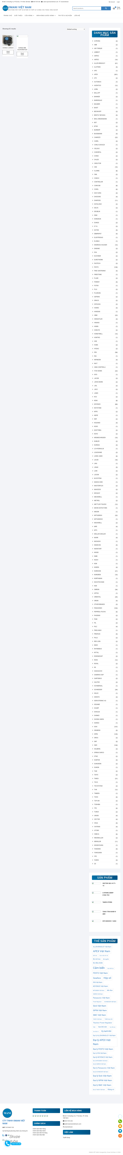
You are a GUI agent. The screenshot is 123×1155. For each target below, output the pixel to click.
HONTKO (97, 337)
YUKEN (96, 860)
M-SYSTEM (97, 478)
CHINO (96, 156)
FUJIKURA (97, 293)
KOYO (96, 434)
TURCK (96, 812)
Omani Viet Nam (111, 1152)
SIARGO (96, 723)
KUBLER (96, 441)
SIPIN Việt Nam (100, 1010)
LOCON (96, 475)
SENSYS (97, 697)
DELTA (96, 208)
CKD (95, 167)
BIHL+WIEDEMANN (100, 119)
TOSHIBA (97, 804)
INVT (95, 363)
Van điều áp (112, 1027)
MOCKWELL (98, 523)
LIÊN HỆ (77, 15)
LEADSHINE (98, 452)
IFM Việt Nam (97, 982)
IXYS (95, 374)
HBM (95, 315)
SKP (95, 741)
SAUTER (97, 682)
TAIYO (96, 775)
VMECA (96, 834)
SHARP (96, 708)
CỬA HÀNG (28, 15)
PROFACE (97, 634)
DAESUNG (97, 197)
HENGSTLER (98, 319)
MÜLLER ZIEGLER (100, 534)
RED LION (97, 641)
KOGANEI (97, 423)
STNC (96, 756)
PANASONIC (98, 608)
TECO (96, 782)
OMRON (96, 589)
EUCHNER (97, 256)
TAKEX (96, 778)
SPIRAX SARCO (99, 752)
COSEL (96, 189)
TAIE (95, 771)
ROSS (96, 660)
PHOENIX (97, 615)
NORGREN (97, 575)
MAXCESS (97, 489)
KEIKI (96, 400)
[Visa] (38, 1117)
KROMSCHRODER (100, 437)
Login (118, 2)
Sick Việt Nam (99, 1006)
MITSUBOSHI (98, 519)
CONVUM (97, 185)
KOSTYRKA (97, 430)
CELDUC (97, 148)
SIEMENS (97, 730)
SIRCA (96, 738)
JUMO (96, 393)
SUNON (96, 767)
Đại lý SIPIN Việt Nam (102, 1080)
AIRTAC (96, 56)
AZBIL (96, 89)
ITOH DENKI (98, 371)
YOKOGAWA (98, 853)
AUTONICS (97, 82)
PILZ (95, 626)
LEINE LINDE (98, 456)
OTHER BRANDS (99, 604)
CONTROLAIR (98, 182)
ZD (95, 864)
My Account (112, 2)
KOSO (96, 426)
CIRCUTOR (97, 163)
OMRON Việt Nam (98, 994)
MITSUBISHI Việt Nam (98, 990)
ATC (95, 78)
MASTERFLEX (98, 486)
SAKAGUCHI (98, 671)
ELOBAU (97, 241)
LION (95, 471)
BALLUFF (97, 93)
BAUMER (97, 104)
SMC (95, 745)
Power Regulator (97, 1001)
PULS (96, 638)
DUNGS (96, 223)
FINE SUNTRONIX (100, 271)
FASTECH (97, 263)
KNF (95, 419)
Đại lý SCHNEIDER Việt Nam (100, 1072)
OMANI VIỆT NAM (19, 7)
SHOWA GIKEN (99, 719)
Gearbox (97, 978)
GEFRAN (97, 297)
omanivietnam (65, 1)
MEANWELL (98, 497)
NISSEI (96, 552)
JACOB (96, 378)
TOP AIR (96, 801)
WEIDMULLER (98, 838)
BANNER (97, 97)
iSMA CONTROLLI (100, 367)
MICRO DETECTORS (100, 508)
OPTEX (96, 593)
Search (106, 8)
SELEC (96, 693)
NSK (95, 586)
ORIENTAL (97, 597)
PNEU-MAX (97, 630)
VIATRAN (97, 827)
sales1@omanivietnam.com (50, 1)
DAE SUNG (97, 193)
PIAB (95, 619)
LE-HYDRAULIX (99, 449)
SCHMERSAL (98, 686)
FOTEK (96, 285)
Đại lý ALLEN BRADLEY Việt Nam (104, 1035)
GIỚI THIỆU (18, 15)
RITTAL (96, 652)
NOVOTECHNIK (99, 582)
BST (95, 122)
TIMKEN (96, 793)
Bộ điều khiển (98, 963)
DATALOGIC (98, 204)
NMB (95, 556)
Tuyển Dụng (66, 1137)
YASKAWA (97, 849)
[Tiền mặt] (40, 1117)
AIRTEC (96, 59)
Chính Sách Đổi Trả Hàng (40, 1133)
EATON (96, 230)
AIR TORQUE (98, 48)
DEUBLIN (97, 211)
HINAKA (96, 323)
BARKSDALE (98, 100)
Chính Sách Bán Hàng (39, 1128)
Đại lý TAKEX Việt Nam (99, 1089)
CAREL (96, 141)
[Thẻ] (45, 1117)
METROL (97, 500)
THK (95, 789)
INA (95, 356)
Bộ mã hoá (96, 959)
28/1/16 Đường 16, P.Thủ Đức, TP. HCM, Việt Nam (17, 1)
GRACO (96, 300)
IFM (95, 352)
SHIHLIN (97, 712)
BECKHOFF (97, 111)
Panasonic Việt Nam (101, 998)
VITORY (96, 830)
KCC (95, 397)
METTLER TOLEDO (100, 504)
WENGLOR (97, 841)
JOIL (95, 386)
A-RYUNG (97, 41)
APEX (96, 74)
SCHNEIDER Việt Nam (110, 1001)
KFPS (96, 411)
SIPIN (96, 734)
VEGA (96, 823)
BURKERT (97, 130)
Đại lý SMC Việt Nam (102, 1085)
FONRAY (97, 282)
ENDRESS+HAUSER (100, 245)
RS (95, 667)
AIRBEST (97, 52)
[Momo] (33, 1117)
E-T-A (95, 226)
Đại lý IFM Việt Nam (99, 1053)
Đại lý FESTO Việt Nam (103, 1049)
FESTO (96, 267)
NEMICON (97, 545)
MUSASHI (97, 541)
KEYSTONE (97, 408)
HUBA (96, 345)
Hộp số (107, 978)
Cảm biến (99, 968)
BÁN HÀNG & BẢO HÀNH (45, 15)
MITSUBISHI (98, 515)
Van (94, 1027)
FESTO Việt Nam (100, 973)
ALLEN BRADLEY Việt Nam (102, 947)
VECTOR (97, 819)
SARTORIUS (98, 678)
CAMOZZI (97, 137)
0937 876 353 (36, 1)
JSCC (96, 389)
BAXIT (96, 108)
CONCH (96, 178)
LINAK (96, 467)
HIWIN (96, 326)
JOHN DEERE (98, 382)
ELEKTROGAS (98, 237)
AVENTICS (97, 85)
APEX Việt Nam (101, 951)
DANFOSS (97, 200)
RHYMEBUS (98, 649)
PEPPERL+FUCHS (100, 612)
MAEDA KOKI (98, 482)
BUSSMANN (98, 134)
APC (95, 71)
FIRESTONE (98, 274)
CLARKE (96, 171)
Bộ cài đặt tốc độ (104, 955)
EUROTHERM (98, 260)
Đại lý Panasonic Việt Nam (104, 1068)
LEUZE (96, 460)
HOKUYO (97, 330)
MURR (96, 537)
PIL (95, 623)
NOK (95, 563)
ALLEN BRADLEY (99, 63)
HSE (95, 341)
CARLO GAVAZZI (99, 145)
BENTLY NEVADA (99, 115)
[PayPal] (42, 1117)
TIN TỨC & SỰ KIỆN (65, 15)
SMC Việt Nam (99, 1015)
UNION (96, 815)
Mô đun (110, 990)
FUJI (95, 289)
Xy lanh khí (106, 1031)
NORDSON (97, 571)
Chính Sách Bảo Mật (39, 1135)
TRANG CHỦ (7, 15)
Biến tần (95, 955)
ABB (95, 45)
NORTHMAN (98, 578)
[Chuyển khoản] (36, 1117)
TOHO (96, 797)
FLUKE (96, 278)
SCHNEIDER (98, 689)
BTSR (96, 126)
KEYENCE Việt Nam (100, 986)
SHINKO (96, 715)
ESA (95, 252)
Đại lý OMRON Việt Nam (99, 1064)
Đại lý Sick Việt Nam (102, 1076)
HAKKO (96, 308)
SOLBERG (97, 749)
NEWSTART (98, 549)
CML (95, 174)
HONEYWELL (98, 334)
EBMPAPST (97, 234)
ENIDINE (97, 248)
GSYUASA (97, 304)
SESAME (97, 704)
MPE (95, 526)
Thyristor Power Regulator (102, 1023)
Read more (8, 52)
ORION (96, 601)
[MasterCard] (47, 1117)
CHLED (96, 159)
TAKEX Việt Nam (97, 1019)
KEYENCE (97, 404)
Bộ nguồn (106, 959)
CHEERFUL (97, 152)
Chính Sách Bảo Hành (39, 1131)
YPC (95, 856)
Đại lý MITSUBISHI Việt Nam (100, 1060)
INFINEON (97, 360)
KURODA (97, 445)
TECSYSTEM (98, 786)
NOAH (96, 560)
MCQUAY (97, 493)
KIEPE (96, 415)
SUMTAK (97, 760)
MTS (95, 530)
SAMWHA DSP (99, 675)
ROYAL (96, 663)
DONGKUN (97, 219)
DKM (95, 215)
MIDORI (96, 512)
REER (96, 645)
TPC (95, 808)
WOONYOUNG (98, 845)
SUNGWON (97, 764)
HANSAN (97, 311)
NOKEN (96, 567)
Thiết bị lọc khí (108, 1019)
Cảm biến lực (110, 968)
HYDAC (96, 349)
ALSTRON (97, 67)
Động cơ (111, 1089)
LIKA (95, 463)
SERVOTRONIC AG (100, 701)
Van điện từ (96, 1031)
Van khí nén (102, 1027)
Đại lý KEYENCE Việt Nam (102, 1057)
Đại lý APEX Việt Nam (102, 1042)
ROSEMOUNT (98, 656)
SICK (95, 727)
